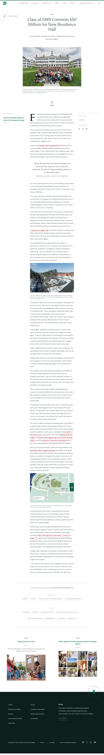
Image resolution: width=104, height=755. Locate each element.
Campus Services (47, 612)
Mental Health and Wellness (50, 599)
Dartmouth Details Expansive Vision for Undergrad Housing (13, 119)
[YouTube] (95, 743)
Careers (33, 705)
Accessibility (34, 718)
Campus (25, 599)
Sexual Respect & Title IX (15, 718)
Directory (10, 714)
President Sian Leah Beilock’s (48, 145)
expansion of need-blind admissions (54, 440)
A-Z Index (52, 742)
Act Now (62, 718)
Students (61, 618)
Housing (26, 612)
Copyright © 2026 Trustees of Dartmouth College (21, 742)
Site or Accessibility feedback (68, 742)
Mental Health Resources (37, 714)
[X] (87, 743)
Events (33, 599)
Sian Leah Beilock (35, 618)
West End (72, 618)
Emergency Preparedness (38, 709)
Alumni (35, 612)
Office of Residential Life (67, 612)
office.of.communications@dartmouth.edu (63, 587)
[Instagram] (91, 743)
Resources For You (87, 3)
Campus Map (11, 723)
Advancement (50, 618)
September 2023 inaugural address (42, 450)
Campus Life (47, 3)
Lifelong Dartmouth (73, 599)
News (64, 3)
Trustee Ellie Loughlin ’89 (39, 230)
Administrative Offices (14, 709)
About (57, 3)
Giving (72, 3)
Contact (10, 705)
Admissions (24, 3)
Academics (35, 3)
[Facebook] (83, 743)
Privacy (42, 742)
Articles (52, 14)
